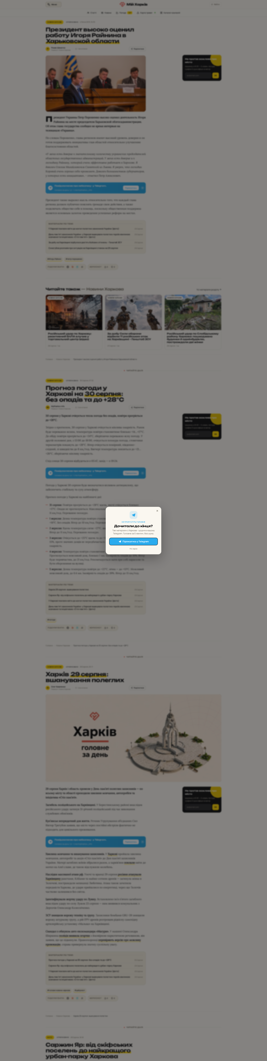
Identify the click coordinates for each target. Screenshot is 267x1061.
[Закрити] (157, 511)
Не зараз (133, 548)
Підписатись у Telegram (136, 541)
